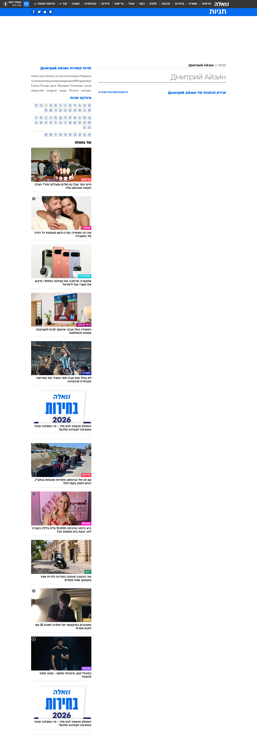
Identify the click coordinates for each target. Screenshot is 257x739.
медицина (67, 80)
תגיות (222, 65)
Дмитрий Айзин (201, 65)
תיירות (105, 3)
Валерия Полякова (70, 85)
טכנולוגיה (90, 3)
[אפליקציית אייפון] (44, 11)
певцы (47, 80)
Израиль (85, 76)
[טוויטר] (39, 11)
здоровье (85, 80)
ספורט (193, 3)
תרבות (166, 3)
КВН (76, 80)
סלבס (153, 3)
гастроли (61, 76)
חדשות (206, 3)
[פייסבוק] (33, 11)
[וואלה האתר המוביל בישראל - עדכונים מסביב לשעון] (221, 4)
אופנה (76, 3)
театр (87, 85)
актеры (56, 80)
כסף (142, 3)
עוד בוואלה (83, 142)
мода (63, 90)
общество (37, 90)
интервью (73, 76)
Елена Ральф (40, 85)
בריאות (119, 3)
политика (37, 80)
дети (53, 85)
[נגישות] (5, 4)
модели (52, 90)
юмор (35, 76)
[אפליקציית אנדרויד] (50, 11)
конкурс (86, 90)
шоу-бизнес (46, 76)
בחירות (179, 3)
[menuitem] (204, 4)
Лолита (74, 90)
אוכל (131, 3)
